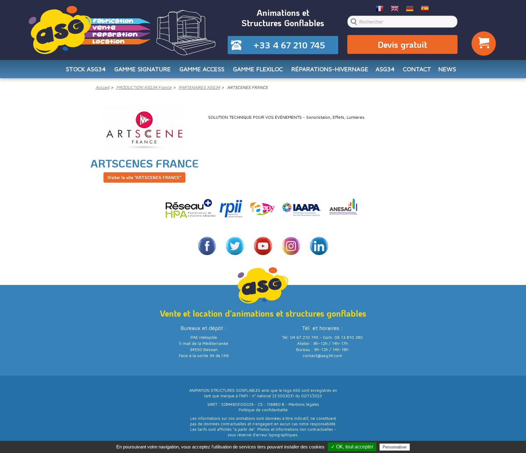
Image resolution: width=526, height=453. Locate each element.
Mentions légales (304, 404)
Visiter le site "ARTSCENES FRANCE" (144, 177)
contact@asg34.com (322, 355)
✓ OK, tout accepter (352, 446)
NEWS (447, 68)
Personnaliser (395, 447)
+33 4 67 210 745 (289, 45)
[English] (395, 8)
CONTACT (417, 68)
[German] (410, 8)
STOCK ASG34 (86, 68)
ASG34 (385, 68)
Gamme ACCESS (201, 68)
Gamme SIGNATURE (142, 68)
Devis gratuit (402, 44)
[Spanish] (425, 8)
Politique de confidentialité (263, 410)
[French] (380, 8)
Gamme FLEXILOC (258, 68)
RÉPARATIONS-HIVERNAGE (329, 68)
